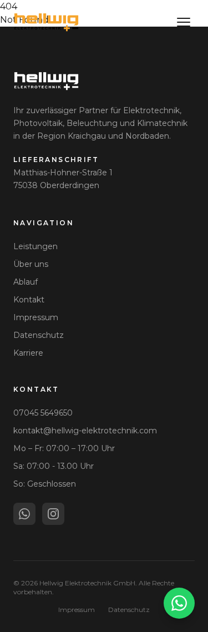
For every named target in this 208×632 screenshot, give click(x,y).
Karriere (28, 353)
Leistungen (35, 246)
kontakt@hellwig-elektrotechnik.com (85, 431)
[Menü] (184, 22)
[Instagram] (53, 514)
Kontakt (28, 300)
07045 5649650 (43, 413)
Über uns (30, 264)
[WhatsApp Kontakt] (179, 603)
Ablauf (25, 282)
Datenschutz (38, 335)
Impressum (35, 317)
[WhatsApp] (24, 514)
